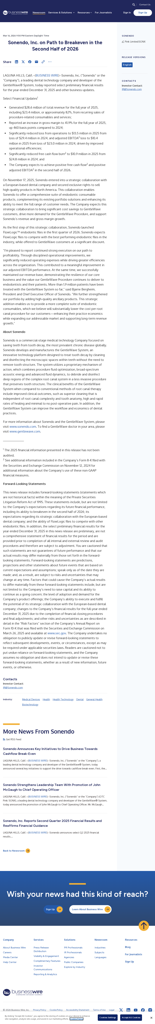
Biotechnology (30, 704)
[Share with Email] (36, 61)
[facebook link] (143, 1010)
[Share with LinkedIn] (16, 61)
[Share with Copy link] (43, 61)
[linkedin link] (128, 1010)
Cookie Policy (76, 1019)
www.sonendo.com (23, 426)
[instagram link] (150, 1010)
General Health (94, 699)
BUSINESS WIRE (47, 75)
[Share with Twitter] (23, 61)
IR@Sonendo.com (13, 687)
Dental (80, 699)
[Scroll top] (144, 926)
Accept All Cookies (131, 1017)
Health (46, 699)
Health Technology (63, 699)
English (127, 64)
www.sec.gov (57, 633)
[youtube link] (135, 1010)
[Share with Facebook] (29, 61)
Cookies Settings (107, 1017)
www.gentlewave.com (25, 431)
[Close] (151, 1017)
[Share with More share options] (49, 61)
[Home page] (15, 12)
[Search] (133, 4)
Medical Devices (31, 699)
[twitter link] (121, 1010)
